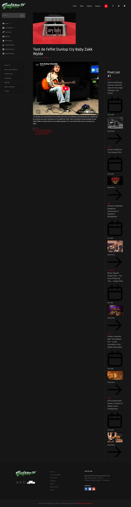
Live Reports (9, 28)
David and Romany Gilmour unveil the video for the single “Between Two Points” (115, 87)
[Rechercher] (22, 15)
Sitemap (6, 82)
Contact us (106, 480)
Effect (36, 128)
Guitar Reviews (9, 45)
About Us (7, 65)
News (82, 6)
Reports (89, 6)
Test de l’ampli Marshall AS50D (43, 132)
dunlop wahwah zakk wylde (42, 130)
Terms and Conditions (11, 69)
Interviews (8, 32)
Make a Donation (9, 87)
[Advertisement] (116, 39)
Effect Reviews (9, 49)
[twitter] (89, 490)
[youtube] (93, 490)
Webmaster (89, 503)
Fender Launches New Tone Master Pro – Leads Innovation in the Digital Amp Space (114, 341)
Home (75, 6)
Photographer (80, 503)
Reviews (97, 6)
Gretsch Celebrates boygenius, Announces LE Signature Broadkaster (115, 211)
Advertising (7, 78)
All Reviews (8, 41)
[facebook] (86, 490)
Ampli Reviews (9, 53)
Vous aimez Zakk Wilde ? (41, 134)
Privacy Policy (8, 74)
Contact (6, 91)
